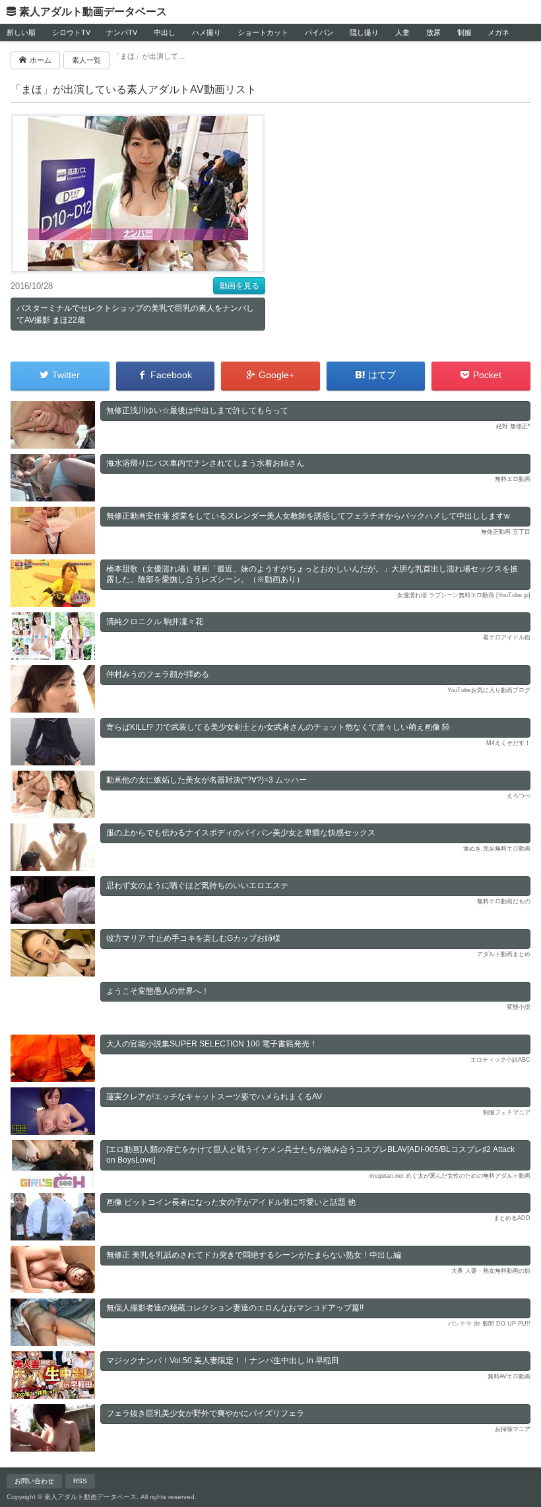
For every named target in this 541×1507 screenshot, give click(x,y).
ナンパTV (121, 32)
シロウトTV (71, 32)
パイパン (319, 32)
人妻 (402, 32)
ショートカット (263, 32)
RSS (80, 1481)
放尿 (433, 32)
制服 (464, 32)
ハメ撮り (206, 32)
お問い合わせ (34, 1481)
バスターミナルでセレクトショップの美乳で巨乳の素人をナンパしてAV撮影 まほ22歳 (135, 314)
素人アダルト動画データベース (93, 11)
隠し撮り (364, 32)
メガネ (498, 32)
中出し (164, 32)
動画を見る (239, 285)
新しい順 (21, 32)
